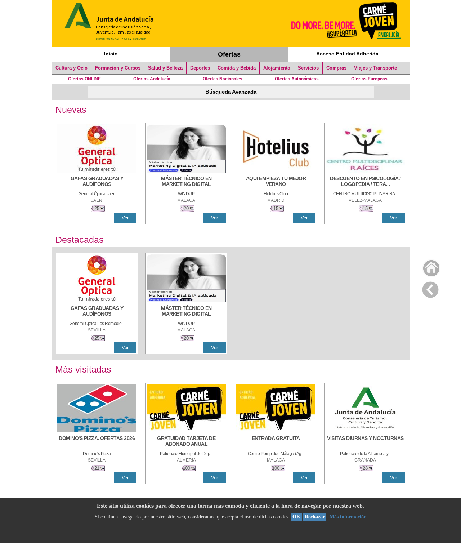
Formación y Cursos (117, 68)
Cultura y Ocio (71, 68)
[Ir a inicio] (426, 266)
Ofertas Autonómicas (297, 79)
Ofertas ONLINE (84, 79)
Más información (348, 517)
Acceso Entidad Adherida (347, 54)
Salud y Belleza (165, 68)
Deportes (200, 68)
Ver (125, 218)
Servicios (308, 68)
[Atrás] (430, 288)
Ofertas (229, 54)
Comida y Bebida (237, 68)
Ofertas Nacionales (222, 79)
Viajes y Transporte (375, 68)
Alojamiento (276, 68)
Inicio (111, 54)
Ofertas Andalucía (151, 79)
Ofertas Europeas (369, 79)
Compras (336, 68)
